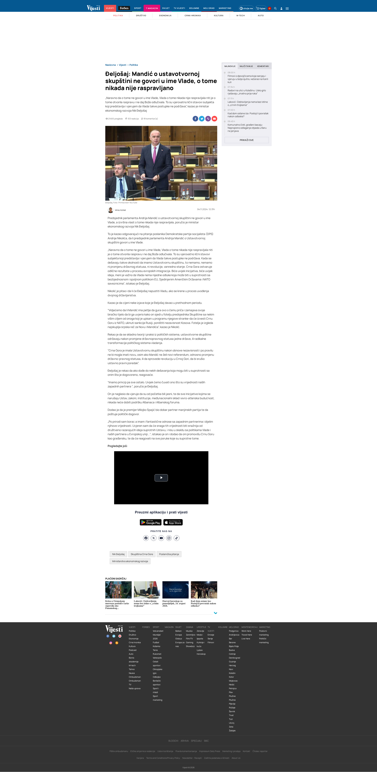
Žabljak (232, 730)
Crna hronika (135, 642)
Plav (231, 692)
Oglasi (263, 8)
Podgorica (233, 631)
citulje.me (248, 8)
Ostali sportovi (156, 663)
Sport (156, 627)
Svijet (178, 627)
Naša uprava (134, 688)
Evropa (178, 634)
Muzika (189, 631)
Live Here (246, 638)
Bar (230, 638)
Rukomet (157, 654)
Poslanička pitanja (169, 554)
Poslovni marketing (264, 633)
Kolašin (232, 673)
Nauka (132, 673)
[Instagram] (169, 538)
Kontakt (246, 751)
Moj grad (234, 627)
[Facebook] (146, 538)
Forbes (146, 627)
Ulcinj (231, 723)
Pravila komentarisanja (186, 751)
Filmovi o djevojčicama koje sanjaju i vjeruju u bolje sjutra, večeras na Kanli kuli (248, 79)
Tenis (155, 650)
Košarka (156, 646)
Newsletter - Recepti (192, 758)
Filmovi (211, 642)
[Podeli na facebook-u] (195, 118)
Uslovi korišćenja (165, 751)
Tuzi (231, 719)
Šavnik (232, 711)
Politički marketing (264, 640)
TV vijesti (211, 629)
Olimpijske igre (157, 671)
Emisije (211, 634)
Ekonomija (133, 638)
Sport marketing (157, 698)
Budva (232, 650)
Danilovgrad (234, 657)
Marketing (264, 627)
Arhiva (185, 740)
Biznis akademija (133, 659)
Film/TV (189, 638)
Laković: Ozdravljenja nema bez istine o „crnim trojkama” (248, 103)
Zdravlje (200, 631)
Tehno (132, 669)
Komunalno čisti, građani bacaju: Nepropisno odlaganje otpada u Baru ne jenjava (247, 127)
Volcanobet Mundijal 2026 (158, 635)
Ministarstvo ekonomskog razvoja (130, 561)
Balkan (178, 631)
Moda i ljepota (200, 636)
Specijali (196, 740)
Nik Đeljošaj (118, 554)
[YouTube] (161, 538)
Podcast (133, 650)
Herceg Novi (232, 667)
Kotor (231, 677)
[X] (153, 538)
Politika (132, 631)
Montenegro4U (250, 627)
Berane (232, 642)
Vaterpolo (157, 657)
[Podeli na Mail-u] (214, 118)
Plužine (232, 696)
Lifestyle (201, 627)
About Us (236, 758)
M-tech (132, 665)
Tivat (231, 715)
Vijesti (132, 627)
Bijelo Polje (234, 646)
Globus (178, 638)
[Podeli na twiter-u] (202, 118)
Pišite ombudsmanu (119, 751)
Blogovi (173, 740)
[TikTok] (176, 538)
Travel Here (247, 634)
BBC (206, 740)
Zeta (231, 726)
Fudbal (156, 642)
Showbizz (190, 646)
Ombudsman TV (135, 682)
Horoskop (201, 654)
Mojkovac (233, 680)
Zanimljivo (190, 634)
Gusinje (232, 661)
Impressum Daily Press (209, 751)
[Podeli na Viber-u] (208, 118)
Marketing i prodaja (231, 751)
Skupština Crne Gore (142, 554)
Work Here (246, 631)
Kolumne (223, 627)
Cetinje (232, 654)
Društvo (132, 634)
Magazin (169, 627)
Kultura (132, 646)
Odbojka (157, 677)
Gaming (189, 642)
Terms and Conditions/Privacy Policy (163, 758)
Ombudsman (135, 677)
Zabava (189, 627)
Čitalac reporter (260, 751)
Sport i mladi (156, 690)
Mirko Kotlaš (120, 210)
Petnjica (233, 688)
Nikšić (231, 684)
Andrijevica (234, 634)
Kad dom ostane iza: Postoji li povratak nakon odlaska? (248, 115)
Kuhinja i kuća (200, 644)
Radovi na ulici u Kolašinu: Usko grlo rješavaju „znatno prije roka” (247, 92)
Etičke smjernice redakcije (142, 751)
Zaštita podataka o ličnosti (216, 758)
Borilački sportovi (157, 682)
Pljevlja (232, 703)
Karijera (140, 758)
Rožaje (232, 707)
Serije (210, 638)
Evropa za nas (180, 644)
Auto (131, 654)
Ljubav (200, 650)
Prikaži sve (247, 140)
